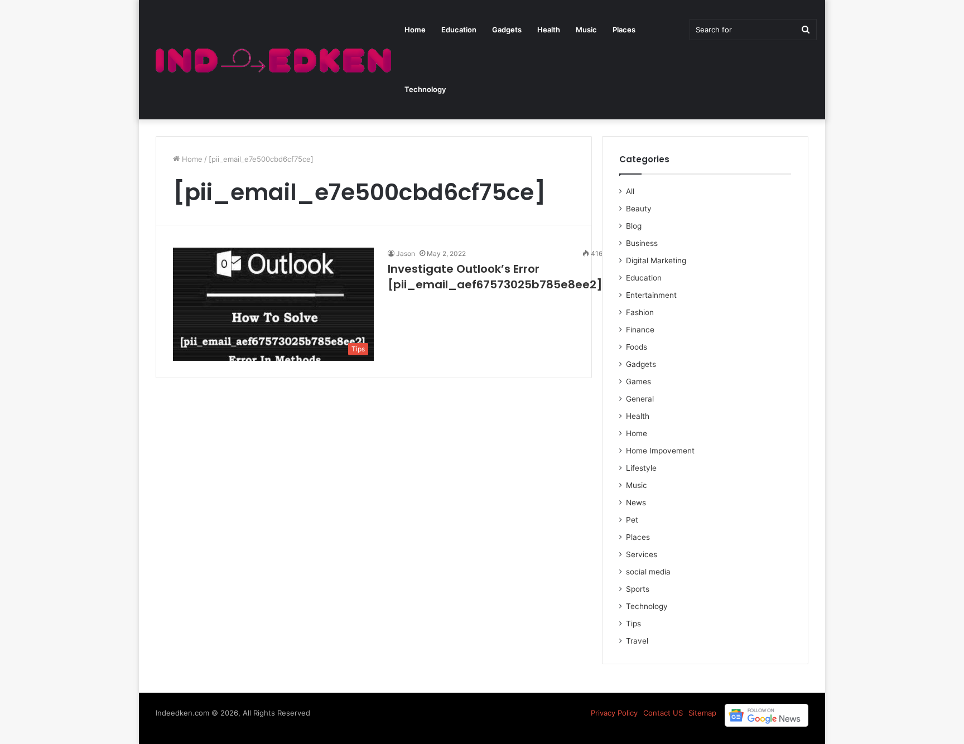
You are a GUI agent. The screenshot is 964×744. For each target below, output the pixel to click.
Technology (425, 89)
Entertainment (651, 295)
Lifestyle (641, 467)
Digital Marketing (656, 260)
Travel (637, 640)
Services (641, 554)
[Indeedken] (272, 60)
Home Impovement (660, 450)
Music (586, 29)
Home (415, 29)
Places (624, 29)
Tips (633, 623)
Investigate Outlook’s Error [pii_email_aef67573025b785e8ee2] (495, 276)
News (636, 502)
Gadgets (507, 29)
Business (642, 243)
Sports (637, 588)
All (630, 191)
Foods (636, 346)
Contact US (663, 712)
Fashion (640, 312)
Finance (640, 329)
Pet (632, 519)
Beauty (639, 208)
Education (458, 29)
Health (548, 29)
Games (638, 381)
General (640, 398)
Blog (634, 225)
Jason (405, 253)
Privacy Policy (614, 712)
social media (648, 571)
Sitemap (702, 712)
